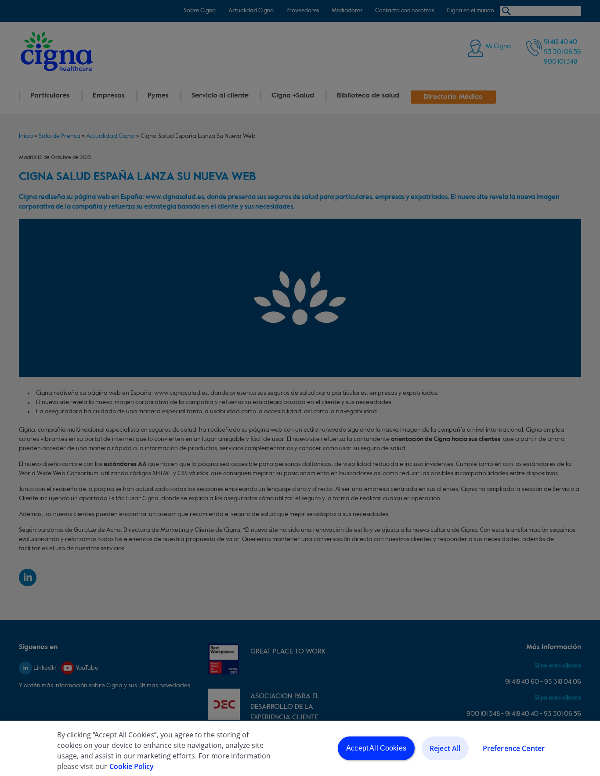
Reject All (445, 748)
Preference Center (514, 748)
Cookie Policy (131, 766)
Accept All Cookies (376, 748)
